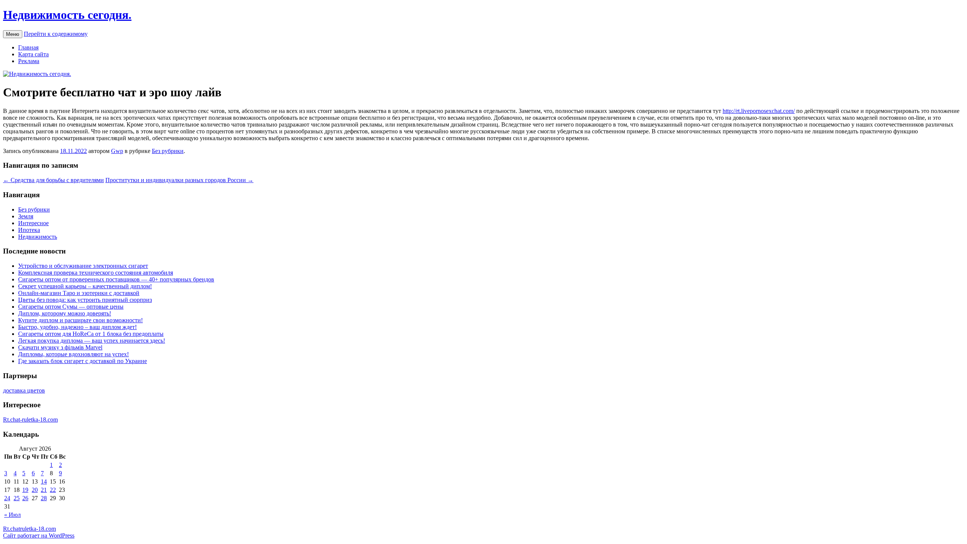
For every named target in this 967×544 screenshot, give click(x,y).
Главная (28, 47)
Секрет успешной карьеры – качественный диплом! (85, 286)
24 (7, 498)
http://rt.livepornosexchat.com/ (759, 111)
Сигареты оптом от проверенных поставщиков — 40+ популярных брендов (116, 279)
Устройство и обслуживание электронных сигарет (83, 266)
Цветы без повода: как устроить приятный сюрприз (85, 300)
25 (17, 498)
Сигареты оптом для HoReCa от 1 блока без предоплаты (91, 334)
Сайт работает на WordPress (38, 535)
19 (25, 490)
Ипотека (29, 230)
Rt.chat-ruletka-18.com (30, 419)
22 (53, 490)
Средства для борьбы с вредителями (53, 180)
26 (25, 498)
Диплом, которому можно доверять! (64, 313)
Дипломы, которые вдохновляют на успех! (73, 354)
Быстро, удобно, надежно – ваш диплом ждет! (77, 327)
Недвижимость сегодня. (67, 15)
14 (44, 481)
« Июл (12, 515)
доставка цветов (24, 390)
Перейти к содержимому (56, 34)
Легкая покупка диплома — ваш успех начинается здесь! (91, 340)
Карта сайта (33, 54)
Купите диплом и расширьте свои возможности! (80, 320)
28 (44, 498)
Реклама (28, 61)
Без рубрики (168, 151)
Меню (12, 34)
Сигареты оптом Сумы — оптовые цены (71, 306)
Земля (25, 216)
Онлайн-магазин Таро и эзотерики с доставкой (78, 293)
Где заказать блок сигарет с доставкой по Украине (82, 361)
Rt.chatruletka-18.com (29, 528)
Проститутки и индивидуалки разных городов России (179, 180)
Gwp (117, 151)
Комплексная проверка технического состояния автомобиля (95, 272)
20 (35, 490)
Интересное (33, 223)
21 (44, 490)
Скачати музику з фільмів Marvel (60, 347)
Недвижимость (37, 236)
